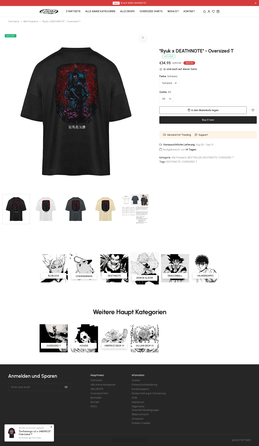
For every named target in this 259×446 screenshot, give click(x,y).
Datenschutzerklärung (144, 384)
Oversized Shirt (99, 393)
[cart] (217, 11)
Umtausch (137, 418)
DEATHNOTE (210, 157)
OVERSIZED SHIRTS (151, 11)
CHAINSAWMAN (55, 276)
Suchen (136, 380)
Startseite (13, 21)
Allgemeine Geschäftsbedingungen (145, 408)
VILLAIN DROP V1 (145, 345)
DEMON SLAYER (115, 278)
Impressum (138, 402)
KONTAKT (189, 11)
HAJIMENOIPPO (176, 275)
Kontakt (95, 402)
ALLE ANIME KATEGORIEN (100, 11)
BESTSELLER (195, 157)
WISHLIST (173, 11)
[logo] (49, 11)
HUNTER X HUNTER (207, 275)
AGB (134, 397)
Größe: (165, 92)
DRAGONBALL (146, 275)
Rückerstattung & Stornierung (149, 393)
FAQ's (94, 406)
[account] (208, 11)
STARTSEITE (73, 11)
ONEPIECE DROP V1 (114, 345)
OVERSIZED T (226, 157)
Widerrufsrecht (140, 414)
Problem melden (141, 423)
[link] (55, 268)
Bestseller (96, 397)
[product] (143, 38)
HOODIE (84, 345)
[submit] (66, 387)
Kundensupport (140, 388)
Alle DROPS (97, 388)
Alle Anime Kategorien (103, 384)
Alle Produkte (30, 21)
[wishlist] (213, 11)
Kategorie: (165, 157)
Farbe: (168, 76)
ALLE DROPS (127, 11)
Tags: (162, 161)
